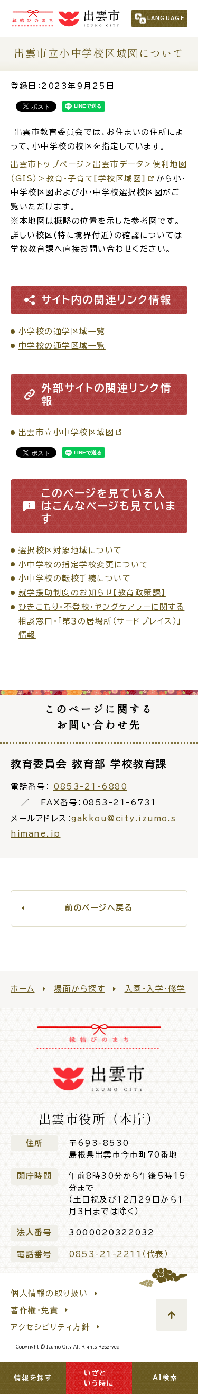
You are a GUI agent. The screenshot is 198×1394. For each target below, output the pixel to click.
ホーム (23, 989)
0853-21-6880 (90, 787)
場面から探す (79, 989)
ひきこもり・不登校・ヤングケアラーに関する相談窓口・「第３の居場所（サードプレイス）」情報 (101, 621)
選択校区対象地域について (70, 550)
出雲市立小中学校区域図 (66, 432)
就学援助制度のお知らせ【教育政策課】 (92, 593)
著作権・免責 (35, 1310)
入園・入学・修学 (155, 989)
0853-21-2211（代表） (118, 1254)
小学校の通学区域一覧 (62, 331)
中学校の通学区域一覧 (62, 346)
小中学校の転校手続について (74, 578)
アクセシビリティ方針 (50, 1327)
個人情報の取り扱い (49, 1293)
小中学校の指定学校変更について (83, 564)
